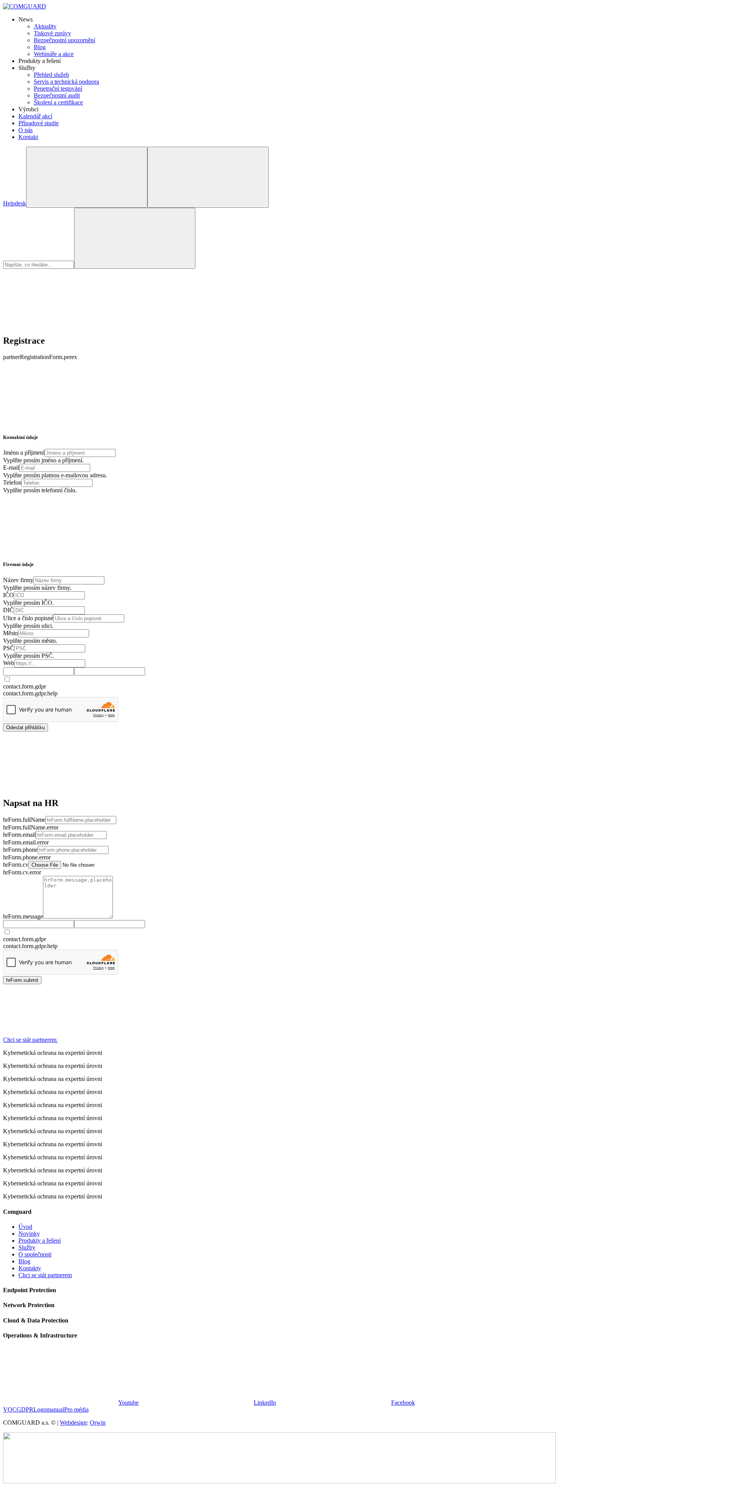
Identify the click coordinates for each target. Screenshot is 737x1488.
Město (10, 633)
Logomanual (48, 1409)
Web (8, 663)
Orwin (98, 1422)
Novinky (29, 1233)
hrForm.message (23, 916)
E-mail (11, 467)
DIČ (8, 610)
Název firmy (18, 580)
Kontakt (28, 137)
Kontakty (29, 1268)
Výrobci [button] (28, 109)
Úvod (25, 1226)
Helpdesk (14, 203)
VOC (10, 1409)
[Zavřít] (60, 324)
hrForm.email (19, 834)
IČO (8, 595)
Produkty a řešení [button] (39, 61)
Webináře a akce (54, 54)
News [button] (25, 19)
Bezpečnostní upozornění (64, 40)
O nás (25, 130)
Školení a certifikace (58, 102)
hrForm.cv (15, 864)
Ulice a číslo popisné (28, 618)
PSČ (8, 648)
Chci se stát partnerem (45, 1275)
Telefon (12, 482)
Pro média (76, 1409)
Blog (40, 47)
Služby (26, 1247)
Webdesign (73, 1422)
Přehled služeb (51, 74)
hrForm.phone (20, 849)
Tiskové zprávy (52, 33)
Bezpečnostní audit (57, 95)
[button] (88, 1039)
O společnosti (34, 1254)
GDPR (25, 1409)
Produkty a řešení (39, 1240)
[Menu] (208, 177)
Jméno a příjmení (24, 452)
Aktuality (45, 26)
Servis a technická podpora (66, 81)
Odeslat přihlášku (25, 727)
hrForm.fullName (24, 819)
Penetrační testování (58, 88)
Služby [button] (26, 68)
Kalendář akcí (35, 116)
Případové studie (38, 123)
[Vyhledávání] (86, 177)
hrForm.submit (22, 980)
